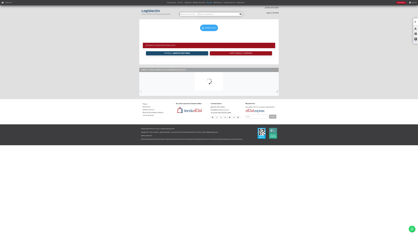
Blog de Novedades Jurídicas (153, 112)
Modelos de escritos (199, 2)
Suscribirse (401, 2)
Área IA (209, 2)
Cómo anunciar (208, 139)
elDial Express (217, 2)
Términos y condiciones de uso (186, 139)
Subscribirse (215, 139)
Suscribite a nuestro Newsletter (260, 107)
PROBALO (177, 53)
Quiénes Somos (148, 110)
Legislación (187, 2)
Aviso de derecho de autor (159, 139)
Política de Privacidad (146, 139)
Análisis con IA (210, 28)
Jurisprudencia (171, 2)
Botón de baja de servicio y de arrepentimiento (230, 139)
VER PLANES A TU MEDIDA (241, 53)
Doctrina (180, 2)
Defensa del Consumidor (172, 139)
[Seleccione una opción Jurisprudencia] (189, 14)
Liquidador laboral (229, 2)
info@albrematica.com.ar (220, 110)
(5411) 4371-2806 (272, 8)
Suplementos (240, 2)
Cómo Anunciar (148, 115)
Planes (145, 104)
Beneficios (147, 107)
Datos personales (199, 139)
